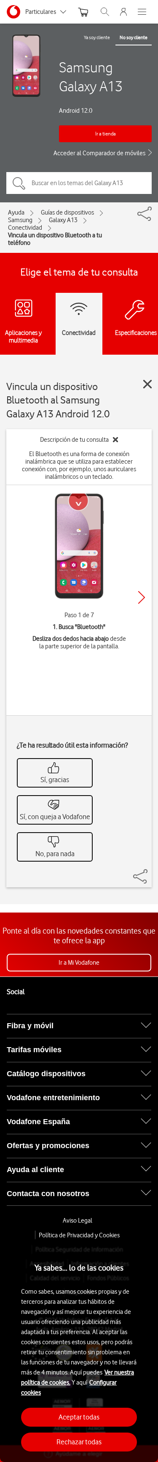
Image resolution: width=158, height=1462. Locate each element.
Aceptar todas (79, 1417)
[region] (79, 1350)
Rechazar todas (79, 1442)
